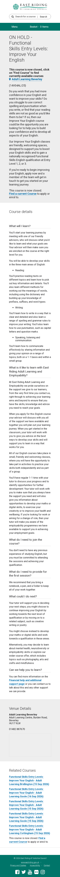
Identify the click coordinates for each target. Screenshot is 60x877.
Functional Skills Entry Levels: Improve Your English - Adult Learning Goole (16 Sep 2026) (26, 793)
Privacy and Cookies (18, 866)
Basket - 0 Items (39, 26)
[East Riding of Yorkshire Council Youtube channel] (30, 872)
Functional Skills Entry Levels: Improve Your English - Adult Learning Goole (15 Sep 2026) (26, 805)
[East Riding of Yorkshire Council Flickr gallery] (36, 872)
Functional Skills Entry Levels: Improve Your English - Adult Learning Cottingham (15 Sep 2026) (29, 829)
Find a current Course (22, 193)
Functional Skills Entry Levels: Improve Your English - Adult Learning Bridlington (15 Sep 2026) (29, 780)
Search (43, 16)
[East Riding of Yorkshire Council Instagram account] (43, 872)
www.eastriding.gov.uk (30, 863)
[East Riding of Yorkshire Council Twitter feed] (23, 872)
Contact (47, 866)
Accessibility (35, 866)
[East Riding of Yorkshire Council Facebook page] (17, 872)
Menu (15, 26)
